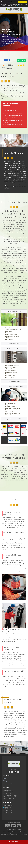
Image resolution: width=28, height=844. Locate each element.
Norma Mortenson (8, 49)
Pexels (15, 49)
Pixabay (7, 362)
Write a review (21, 60)
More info (18, 5)
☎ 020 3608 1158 (14, 842)
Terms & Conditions (8, 783)
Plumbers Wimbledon (20, 833)
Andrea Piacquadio (9, 146)
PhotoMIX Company (10, 324)
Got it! (23, 2)
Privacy (5, 781)
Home (4, 778)
